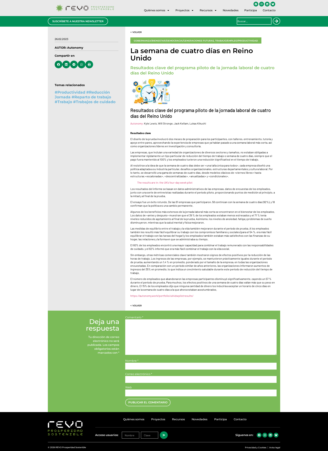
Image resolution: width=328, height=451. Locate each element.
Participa (250, 10)
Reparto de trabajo (92, 97)
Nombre (131, 360)
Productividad (71, 92)
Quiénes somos (154, 10)
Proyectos (182, 10)
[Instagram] (261, 4)
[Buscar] (276, 21)
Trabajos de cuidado (95, 102)
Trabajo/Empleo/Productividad (236, 40)
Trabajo (64, 102)
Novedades (230, 10)
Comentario (134, 317)
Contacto (269, 10)
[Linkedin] (267, 4)
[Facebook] (256, 4)
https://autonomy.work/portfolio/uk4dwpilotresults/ (161, 295)
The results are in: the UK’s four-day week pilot (165, 182)
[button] (58, 64)
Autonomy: (137, 123)
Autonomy (75, 47)
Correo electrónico (138, 374)
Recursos (206, 10)
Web (128, 387)
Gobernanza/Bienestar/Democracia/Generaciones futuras (174, 40)
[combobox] (254, 21)
